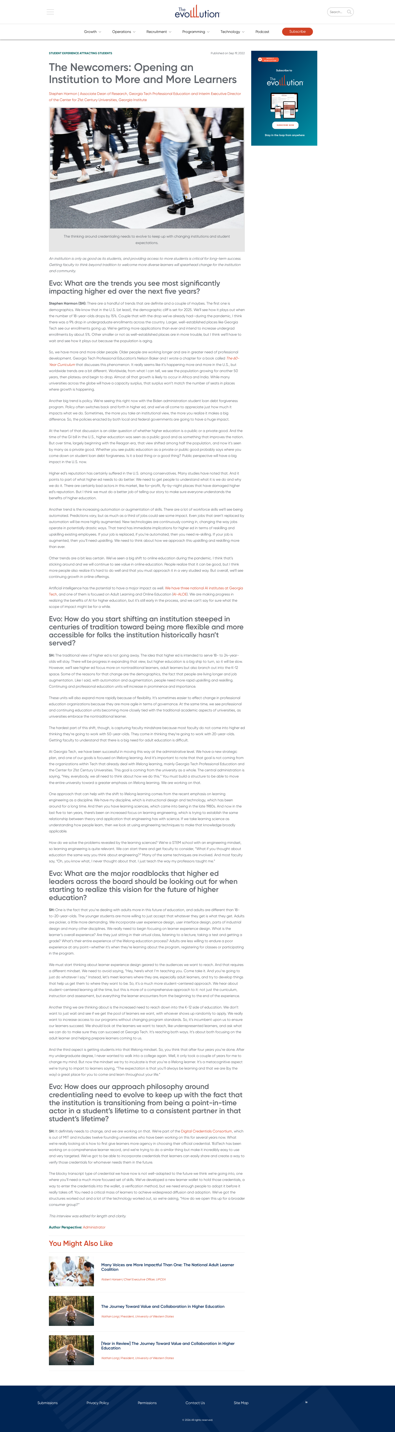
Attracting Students (96, 53)
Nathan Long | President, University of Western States (137, 1316)
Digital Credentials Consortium (206, 1131)
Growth (90, 31)
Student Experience (64, 53)
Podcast (262, 31)
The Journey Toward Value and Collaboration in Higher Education (162, 1306)
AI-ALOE (180, 594)
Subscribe (297, 31)
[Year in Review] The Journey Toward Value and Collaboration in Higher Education (168, 1346)
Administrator (94, 1227)
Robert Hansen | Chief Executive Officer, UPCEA (133, 1279)
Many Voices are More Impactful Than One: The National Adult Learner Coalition (167, 1267)
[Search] (349, 12)
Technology (230, 31)
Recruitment (157, 31)
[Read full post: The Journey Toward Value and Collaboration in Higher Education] (71, 1312)
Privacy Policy (98, 1403)
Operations (121, 31)
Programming (193, 31)
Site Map (241, 1403)
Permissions (147, 1403)
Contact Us (195, 1403)
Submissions (47, 1403)
